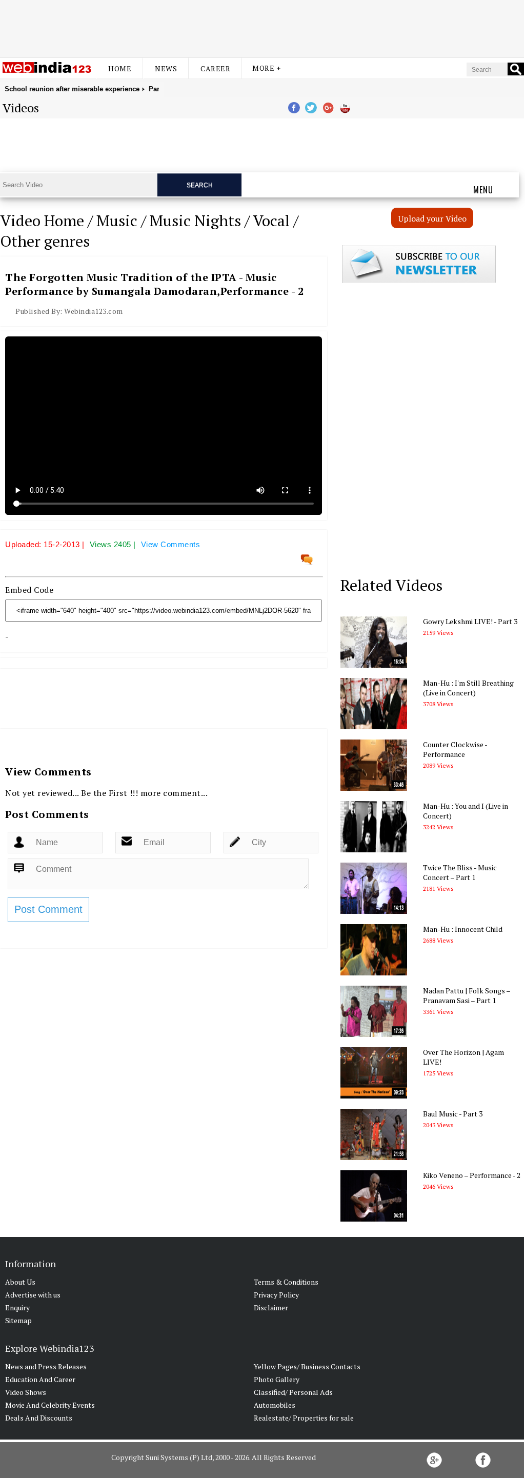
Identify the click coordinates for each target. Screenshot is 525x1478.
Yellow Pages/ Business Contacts (307, 1366)
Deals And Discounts (38, 1418)
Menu (483, 190)
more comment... (174, 792)
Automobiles (274, 1405)
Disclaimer (271, 1307)
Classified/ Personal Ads (293, 1392)
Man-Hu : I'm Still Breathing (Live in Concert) (468, 687)
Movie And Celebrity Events (50, 1405)
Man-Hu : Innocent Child (462, 929)
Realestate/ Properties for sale (304, 1418)
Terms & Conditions (286, 1282)
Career (215, 68)
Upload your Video (432, 218)
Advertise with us (32, 1295)
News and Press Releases (46, 1366)
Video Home (42, 220)
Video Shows (25, 1392)
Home (119, 68)
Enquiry (17, 1307)
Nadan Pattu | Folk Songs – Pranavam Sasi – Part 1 (466, 995)
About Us (20, 1282)
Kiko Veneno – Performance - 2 (471, 1175)
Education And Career (40, 1379)
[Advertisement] (262, 27)
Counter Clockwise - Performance (455, 749)
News (166, 68)
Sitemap (18, 1320)
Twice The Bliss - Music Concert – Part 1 (460, 872)
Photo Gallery (276, 1379)
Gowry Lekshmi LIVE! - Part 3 (470, 621)
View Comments (170, 544)
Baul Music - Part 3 (452, 1114)
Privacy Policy (276, 1295)
